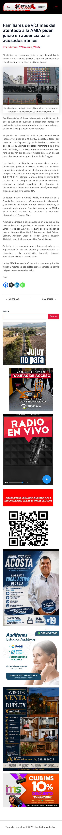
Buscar (6, 311)
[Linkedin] (16, 285)
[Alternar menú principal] (56, 7)
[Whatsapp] (22, 285)
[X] (11, 285)
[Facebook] (5, 285)
